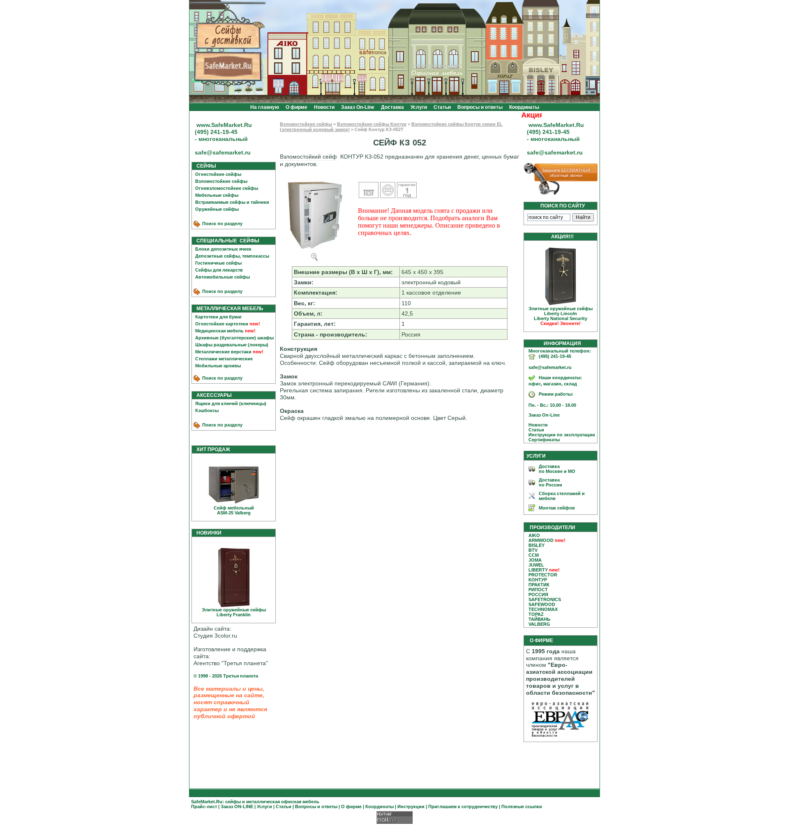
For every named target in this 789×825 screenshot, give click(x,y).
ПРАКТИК (538, 584)
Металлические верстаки (223, 351)
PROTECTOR (542, 574)
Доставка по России (550, 482)
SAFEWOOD (541, 604)
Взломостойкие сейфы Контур (371, 124)
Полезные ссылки (521, 806)
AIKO (534, 535)
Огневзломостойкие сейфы (226, 188)
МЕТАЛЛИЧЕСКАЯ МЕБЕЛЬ (228, 308)
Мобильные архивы (218, 365)
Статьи (442, 107)
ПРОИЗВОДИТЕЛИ (552, 527)
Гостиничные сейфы (218, 262)
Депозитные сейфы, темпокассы (232, 255)
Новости (324, 107)
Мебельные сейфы (216, 195)
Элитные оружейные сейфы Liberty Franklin (234, 612)
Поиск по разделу (221, 223)
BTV (533, 550)
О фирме (296, 107)
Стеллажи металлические (224, 358)
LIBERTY (538, 569)
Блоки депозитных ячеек (223, 249)
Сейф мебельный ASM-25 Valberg (234, 510)
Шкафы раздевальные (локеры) (231, 344)
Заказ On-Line (357, 107)
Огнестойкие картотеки (221, 323)
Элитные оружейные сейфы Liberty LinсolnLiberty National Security (560, 316)
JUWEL (536, 564)
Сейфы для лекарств (219, 269)
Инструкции (410, 806)
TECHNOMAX (543, 609)
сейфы (233, 801)
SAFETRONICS (544, 599)
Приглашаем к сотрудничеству (463, 806)
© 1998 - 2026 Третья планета (226, 675)
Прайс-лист (204, 806)
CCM (533, 555)
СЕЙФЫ (204, 166)
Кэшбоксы (207, 410)
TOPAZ (536, 614)
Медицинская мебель (219, 330)
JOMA (535, 560)
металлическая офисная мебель (282, 801)
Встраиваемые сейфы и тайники (232, 202)
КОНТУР (537, 579)
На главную (264, 107)
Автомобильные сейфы (222, 276)
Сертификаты (542, 439)
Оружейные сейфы (217, 209)
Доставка (392, 107)
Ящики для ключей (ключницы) (230, 403)
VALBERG (539, 624)
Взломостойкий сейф (308, 156)
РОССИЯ (538, 594)
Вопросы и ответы (480, 107)
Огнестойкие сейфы (218, 174)
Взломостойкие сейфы (221, 181)
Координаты (524, 107)
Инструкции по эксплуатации (560, 434)
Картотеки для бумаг (218, 316)
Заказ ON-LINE (237, 806)
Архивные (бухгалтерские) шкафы (234, 337)
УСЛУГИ (536, 456)
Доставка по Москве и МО (557, 469)
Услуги (419, 107)
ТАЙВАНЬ (539, 619)
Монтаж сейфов (557, 507)
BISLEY (536, 545)
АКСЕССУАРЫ (212, 395)
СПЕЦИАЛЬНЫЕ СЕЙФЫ (226, 241)
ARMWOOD (541, 540)
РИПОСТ (538, 589)
